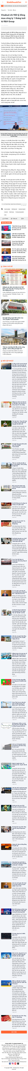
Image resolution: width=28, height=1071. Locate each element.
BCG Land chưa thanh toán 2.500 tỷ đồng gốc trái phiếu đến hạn (18, 487)
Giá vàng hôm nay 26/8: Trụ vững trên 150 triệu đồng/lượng (18, 522)
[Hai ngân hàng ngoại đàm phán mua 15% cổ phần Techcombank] (14, 308)
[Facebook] (10, 1063)
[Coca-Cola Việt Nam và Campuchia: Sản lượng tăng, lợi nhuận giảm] (6, 562)
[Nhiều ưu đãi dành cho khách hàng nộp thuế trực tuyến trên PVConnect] (6, 983)
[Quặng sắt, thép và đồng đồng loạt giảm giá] (6, 847)
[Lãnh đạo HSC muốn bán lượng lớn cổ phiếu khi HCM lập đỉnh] (6, 790)
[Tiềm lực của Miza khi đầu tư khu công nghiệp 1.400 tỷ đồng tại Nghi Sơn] (14, 337)
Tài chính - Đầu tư (5, 283)
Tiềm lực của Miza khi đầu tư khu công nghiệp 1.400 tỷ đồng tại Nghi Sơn (14, 347)
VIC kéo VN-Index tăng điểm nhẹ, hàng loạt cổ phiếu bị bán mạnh (19, 681)
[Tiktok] (18, 1063)
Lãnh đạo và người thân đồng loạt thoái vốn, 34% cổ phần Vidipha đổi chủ (19, 637)
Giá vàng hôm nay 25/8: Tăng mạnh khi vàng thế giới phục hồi (19, 828)
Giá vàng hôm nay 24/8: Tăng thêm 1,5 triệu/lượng (19, 1016)
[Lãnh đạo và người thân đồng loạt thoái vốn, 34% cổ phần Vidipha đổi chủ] (6, 638)
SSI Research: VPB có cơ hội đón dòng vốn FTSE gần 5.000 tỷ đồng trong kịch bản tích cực (19, 725)
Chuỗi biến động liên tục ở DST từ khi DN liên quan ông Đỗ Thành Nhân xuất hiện (19, 540)
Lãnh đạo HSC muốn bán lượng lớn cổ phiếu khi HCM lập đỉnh (19, 788)
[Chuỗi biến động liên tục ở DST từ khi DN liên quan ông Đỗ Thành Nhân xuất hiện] (6, 541)
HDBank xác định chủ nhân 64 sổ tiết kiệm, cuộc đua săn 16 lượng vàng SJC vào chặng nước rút (14, 288)
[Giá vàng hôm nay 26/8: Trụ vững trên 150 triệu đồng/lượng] (6, 523)
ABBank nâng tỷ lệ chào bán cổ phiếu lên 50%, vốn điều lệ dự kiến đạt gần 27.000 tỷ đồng (19, 655)
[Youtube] (15, 1063)
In (23, 218)
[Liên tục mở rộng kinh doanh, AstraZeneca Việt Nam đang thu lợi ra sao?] (6, 747)
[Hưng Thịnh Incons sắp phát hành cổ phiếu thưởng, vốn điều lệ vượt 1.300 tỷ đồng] (6, 705)
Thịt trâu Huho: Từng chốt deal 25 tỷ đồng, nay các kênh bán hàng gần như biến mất (19, 423)
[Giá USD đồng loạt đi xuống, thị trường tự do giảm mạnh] (6, 506)
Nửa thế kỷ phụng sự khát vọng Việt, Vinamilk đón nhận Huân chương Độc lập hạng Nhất (19, 911)
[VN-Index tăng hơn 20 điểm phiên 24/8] (6, 936)
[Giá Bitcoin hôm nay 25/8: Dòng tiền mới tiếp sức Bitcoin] (6, 808)
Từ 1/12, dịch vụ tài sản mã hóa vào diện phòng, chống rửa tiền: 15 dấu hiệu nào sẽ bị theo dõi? (19, 593)
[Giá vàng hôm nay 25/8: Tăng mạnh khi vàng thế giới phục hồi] (6, 829)
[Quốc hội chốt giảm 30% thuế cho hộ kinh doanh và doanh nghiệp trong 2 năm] (6, 885)
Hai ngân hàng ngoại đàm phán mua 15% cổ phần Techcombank (13, 318)
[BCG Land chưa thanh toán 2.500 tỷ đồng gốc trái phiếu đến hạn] (6, 488)
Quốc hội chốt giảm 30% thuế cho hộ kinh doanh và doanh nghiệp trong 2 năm (19, 884)
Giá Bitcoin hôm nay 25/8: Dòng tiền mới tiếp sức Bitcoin (19, 806)
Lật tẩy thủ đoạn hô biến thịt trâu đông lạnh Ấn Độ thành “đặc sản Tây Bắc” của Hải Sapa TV (19, 612)
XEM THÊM (14, 1032)
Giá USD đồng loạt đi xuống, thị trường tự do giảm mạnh (19, 504)
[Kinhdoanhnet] (14, 2)
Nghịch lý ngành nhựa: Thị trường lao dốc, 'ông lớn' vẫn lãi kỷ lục (19, 765)
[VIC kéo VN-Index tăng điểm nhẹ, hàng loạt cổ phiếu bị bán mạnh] (6, 682)
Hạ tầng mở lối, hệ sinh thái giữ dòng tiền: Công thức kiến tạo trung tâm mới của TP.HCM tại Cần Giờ (19, 366)
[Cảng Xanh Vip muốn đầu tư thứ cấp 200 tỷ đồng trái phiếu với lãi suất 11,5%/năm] (6, 864)
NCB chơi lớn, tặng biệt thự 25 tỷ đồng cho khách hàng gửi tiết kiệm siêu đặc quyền (19, 954)
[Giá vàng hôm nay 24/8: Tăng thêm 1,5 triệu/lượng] (6, 1018)
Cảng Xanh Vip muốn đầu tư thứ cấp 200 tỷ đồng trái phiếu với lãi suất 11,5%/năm (19, 863)
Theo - (14, 204)
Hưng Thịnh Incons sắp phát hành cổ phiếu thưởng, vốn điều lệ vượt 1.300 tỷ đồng (19, 704)
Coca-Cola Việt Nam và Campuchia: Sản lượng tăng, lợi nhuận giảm (19, 561)
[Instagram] (12, 1063)
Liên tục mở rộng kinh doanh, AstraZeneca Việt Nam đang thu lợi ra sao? (19, 746)
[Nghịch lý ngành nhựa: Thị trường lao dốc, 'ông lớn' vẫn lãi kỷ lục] (6, 766)
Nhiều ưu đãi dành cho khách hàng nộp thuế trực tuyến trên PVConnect (19, 982)
